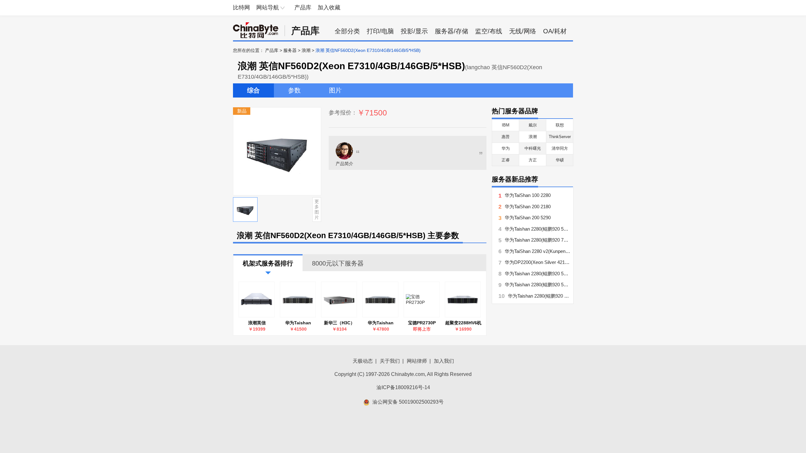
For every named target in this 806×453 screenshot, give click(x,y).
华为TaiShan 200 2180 (528, 206)
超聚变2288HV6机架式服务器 (463, 323)
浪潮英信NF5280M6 (257, 323)
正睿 (506, 160)
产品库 (302, 7)
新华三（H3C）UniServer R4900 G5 (339, 323)
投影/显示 (414, 31)
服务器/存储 (451, 31)
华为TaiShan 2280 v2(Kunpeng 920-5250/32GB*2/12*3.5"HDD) (569, 251)
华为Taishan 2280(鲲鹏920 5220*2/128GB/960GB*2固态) (563, 273)
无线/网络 (522, 31)
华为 (506, 148)
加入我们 (444, 361)
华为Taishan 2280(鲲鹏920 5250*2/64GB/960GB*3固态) (565, 296)
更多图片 (317, 209)
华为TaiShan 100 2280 (528, 195)
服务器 (290, 50)
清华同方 (560, 148)
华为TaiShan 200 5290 (528, 217)
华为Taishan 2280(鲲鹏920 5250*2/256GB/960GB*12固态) (565, 229)
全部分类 (347, 31)
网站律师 (417, 361)
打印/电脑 (380, 31)
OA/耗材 (555, 31)
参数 (294, 90)
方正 (533, 160)
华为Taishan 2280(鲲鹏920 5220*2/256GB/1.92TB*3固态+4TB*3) (298, 323)
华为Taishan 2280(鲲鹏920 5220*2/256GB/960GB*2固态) (563, 284)
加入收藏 (329, 7)
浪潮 (306, 50)
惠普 (506, 136)
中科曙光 (533, 148)
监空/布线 (488, 31)
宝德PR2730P (422, 322)
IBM (505, 125)
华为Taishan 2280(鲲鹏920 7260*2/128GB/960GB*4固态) (563, 240)
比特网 (241, 7)
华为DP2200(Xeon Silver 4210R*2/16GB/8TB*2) (554, 262)
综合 (253, 90)
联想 (560, 125)
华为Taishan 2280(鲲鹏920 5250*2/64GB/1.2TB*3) (380, 323)
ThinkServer (560, 136)
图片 (335, 90)
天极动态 (363, 361)
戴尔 (533, 125)
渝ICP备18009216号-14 (403, 387)
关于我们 (390, 361)
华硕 (560, 160)
